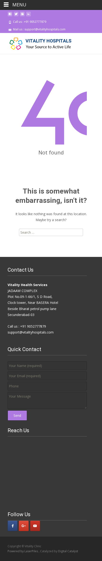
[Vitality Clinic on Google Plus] (24, 526)
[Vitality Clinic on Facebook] (13, 526)
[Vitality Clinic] (37, 42)
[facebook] (10, 16)
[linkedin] (28, 16)
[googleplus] (22, 16)
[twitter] (16, 16)
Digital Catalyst (68, 551)
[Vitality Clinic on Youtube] (35, 526)
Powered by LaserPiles (23, 551)
